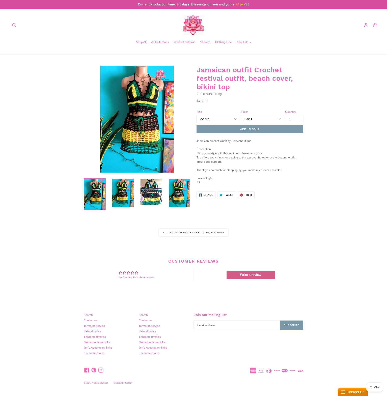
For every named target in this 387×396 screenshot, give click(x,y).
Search (88, 314)
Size (199, 111)
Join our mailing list (210, 315)
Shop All (141, 42)
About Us (245, 42)
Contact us (90, 320)
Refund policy (92, 331)
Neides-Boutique (100, 383)
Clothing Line (223, 42)
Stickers (205, 42)
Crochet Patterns (184, 42)
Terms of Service (94, 325)
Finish (245, 111)
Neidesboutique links (97, 342)
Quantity (290, 111)
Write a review (250, 275)
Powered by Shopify (122, 383)
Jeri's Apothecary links (98, 347)
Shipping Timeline (95, 336)
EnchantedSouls (94, 353)
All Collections (160, 42)
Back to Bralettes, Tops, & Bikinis (196, 232)
